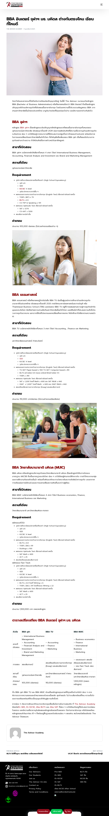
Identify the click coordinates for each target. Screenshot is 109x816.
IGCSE (21, 189)
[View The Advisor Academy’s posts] (15, 733)
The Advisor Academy (14, 29)
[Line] (8, 799)
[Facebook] (8, 793)
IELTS (21, 200)
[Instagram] (15, 793)
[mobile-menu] (100, 4)
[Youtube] (22, 793)
